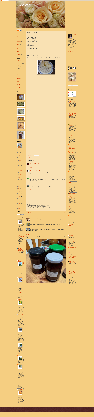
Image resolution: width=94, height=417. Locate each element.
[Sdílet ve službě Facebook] (37, 155)
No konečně (23, 220)
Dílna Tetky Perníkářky (20, 249)
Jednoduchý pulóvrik (72, 241)
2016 (19, 191)
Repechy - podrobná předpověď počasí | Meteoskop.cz (72, 272)
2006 (19, 208)
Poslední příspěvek (21, 236)
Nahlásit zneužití (71, 30)
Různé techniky (19, 65)
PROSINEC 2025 (71, 248)
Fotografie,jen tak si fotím (21, 261)
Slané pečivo (19, 52)
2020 (19, 184)
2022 (19, 159)
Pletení (18, 62)
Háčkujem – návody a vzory (20, 293)
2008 (19, 205)
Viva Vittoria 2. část (72, 197)
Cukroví (18, 36)
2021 (19, 183)
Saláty (18, 51)
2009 (19, 203)
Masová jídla (19, 41)
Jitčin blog (23, 4)
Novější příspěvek (30, 212)
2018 (19, 188)
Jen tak (18, 74)
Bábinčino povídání (20, 235)
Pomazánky (19, 49)
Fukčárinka (31, 170)
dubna (20, 179)
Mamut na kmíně (21, 353)
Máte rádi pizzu (20, 250)
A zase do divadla (71, 135)
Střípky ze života (20, 364)
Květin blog (20, 343)
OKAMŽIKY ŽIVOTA (72, 247)
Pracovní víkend (20, 167)
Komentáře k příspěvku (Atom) (37, 215)
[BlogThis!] (35, 155)
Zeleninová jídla (19, 55)
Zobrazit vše (75, 288)
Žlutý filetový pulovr (21, 293)
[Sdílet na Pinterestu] (38, 155)
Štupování (70, 185)
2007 (19, 206)
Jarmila (70, 215)
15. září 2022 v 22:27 (35, 177)
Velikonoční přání (71, 152)
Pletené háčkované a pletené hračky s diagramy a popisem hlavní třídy (72, 257)
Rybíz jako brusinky (29, 234)
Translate (75, 86)
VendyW (30, 163)
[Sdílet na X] (36, 155)
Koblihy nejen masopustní (71, 115)
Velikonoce (19, 79)
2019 (19, 186)
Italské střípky (71, 196)
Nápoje (18, 44)
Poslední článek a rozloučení (20, 316)
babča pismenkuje (72, 101)
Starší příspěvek (62, 212)
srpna (20, 172)
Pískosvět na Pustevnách (72, 226)
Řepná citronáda (71, 125)
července (20, 174)
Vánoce (18, 81)
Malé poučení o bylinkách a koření (20, 39)
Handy (70, 182)
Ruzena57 (70, 275)
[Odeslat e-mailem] (34, 155)
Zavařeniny (19, 54)
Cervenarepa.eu (71, 124)
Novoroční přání (71, 216)
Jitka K (75, 34)
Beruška (70, 110)
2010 (19, 201)
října (20, 163)
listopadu (20, 162)
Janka (30, 177)
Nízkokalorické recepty (19, 46)
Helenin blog (20, 277)
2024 (19, 155)
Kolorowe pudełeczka (72, 262)
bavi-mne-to (20, 219)
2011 (19, 200)
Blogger (54, 410)
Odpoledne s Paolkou (72, 276)
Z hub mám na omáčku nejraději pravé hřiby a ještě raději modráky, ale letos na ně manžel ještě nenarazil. (45, 57)
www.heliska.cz (20, 379)
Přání (23, 279)
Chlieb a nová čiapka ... (23, 392)
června (20, 175)
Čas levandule (71, 206)
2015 (19, 193)
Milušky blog (20, 355)
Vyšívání (18, 66)
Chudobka (31, 185)
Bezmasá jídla (31, 157)
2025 (19, 153)
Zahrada (18, 85)
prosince (20, 160)
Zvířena (18, 87)
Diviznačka (71, 144)
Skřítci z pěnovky (71, 286)
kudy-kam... (20, 327)
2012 (19, 198)
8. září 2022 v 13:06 (36, 163)
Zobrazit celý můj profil (71, 51)
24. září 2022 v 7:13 (36, 185)
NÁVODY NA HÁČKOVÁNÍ (71, 240)
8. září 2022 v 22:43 (37, 170)
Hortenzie (70, 184)
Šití (17, 68)
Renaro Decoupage (72, 261)
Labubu (19, 379)
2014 (19, 195)
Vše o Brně (19, 84)
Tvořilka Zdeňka (71, 286)
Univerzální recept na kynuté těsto (35, 218)
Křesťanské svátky (20, 75)
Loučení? (23, 263)
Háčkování (19, 60)
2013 (19, 196)
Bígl (17, 72)
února (20, 181)
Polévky (18, 48)
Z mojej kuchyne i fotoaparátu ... (21, 390)
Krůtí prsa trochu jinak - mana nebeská (36, 223)
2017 (19, 189)
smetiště (70, 102)
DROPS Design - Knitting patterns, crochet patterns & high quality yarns (72, 148)
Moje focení (19, 78)
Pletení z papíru (19, 63)
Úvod (18, 88)
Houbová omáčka (20, 170)
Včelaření (18, 82)
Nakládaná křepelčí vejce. (34, 228)
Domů (69, 292)
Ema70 (70, 151)
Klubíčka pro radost (20, 300)
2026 (19, 152)
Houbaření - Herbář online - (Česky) (72, 194)
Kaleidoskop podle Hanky (72, 225)
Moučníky (18, 43)
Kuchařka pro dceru (20, 315)
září (20, 165)
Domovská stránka (46, 212)
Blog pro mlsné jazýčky (72, 113)
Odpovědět (31, 167)
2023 (19, 157)
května (20, 177)
